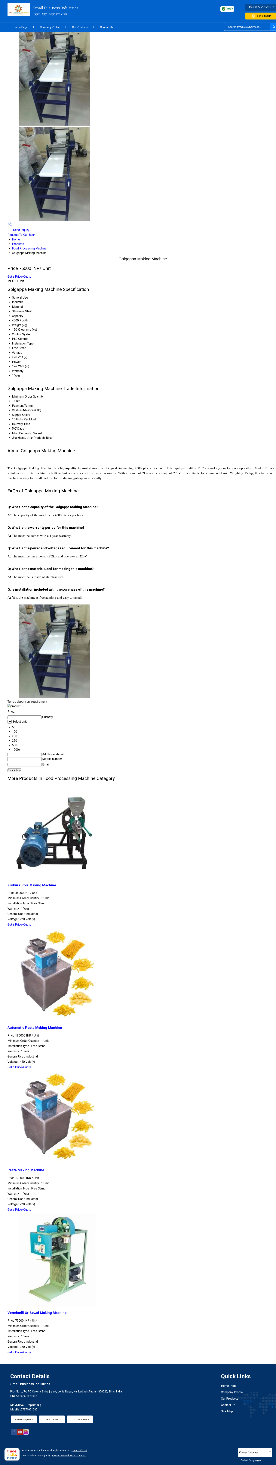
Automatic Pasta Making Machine (35, 1028)
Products (18, 244)
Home (16, 239)
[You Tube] (20, 1434)
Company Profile (50, 27)
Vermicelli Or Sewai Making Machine (37, 1313)
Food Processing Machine (29, 248)
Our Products (80, 27)
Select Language (250, 1460)
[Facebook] (14, 1434)
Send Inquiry (20, 230)
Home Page (21, 27)
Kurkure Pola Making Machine (32, 885)
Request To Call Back (21, 235)
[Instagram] (26, 1434)
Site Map (227, 1411)
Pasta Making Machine (26, 1170)
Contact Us (106, 27)
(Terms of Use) (79, 1450)
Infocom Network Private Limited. (69, 1455)
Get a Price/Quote (19, 276)
